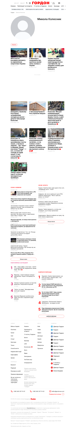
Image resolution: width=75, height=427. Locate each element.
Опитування (27, 356)
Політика (13, 329)
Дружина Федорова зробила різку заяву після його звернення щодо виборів (24, 297)
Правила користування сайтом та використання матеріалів (30, 370)
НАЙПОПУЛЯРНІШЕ (45, 272)
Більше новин (23, 259)
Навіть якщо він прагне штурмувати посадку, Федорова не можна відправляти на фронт (50, 203)
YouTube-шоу (28, 359)
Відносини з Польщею (52, 9)
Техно (12, 345)
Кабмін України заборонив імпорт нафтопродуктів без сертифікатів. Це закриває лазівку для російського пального (56, 64)
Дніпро (40, 342)
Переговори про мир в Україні (34, 9)
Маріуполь (41, 345)
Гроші (12, 332)
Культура (13, 342)
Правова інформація (17, 374)
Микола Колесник (20, 12)
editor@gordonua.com (58, 391)
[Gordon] (40, 3)
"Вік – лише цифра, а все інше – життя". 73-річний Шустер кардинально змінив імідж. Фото (25, 268)
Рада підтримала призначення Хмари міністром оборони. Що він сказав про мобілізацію (53, 309)
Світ (12, 336)
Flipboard (56, 356)
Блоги (50, 6)
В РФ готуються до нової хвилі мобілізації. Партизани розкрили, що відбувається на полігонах (23, 226)
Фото (25, 350)
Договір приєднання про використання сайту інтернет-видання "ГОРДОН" (30, 384)
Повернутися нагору (55, 394)
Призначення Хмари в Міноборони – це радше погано (52, 302)
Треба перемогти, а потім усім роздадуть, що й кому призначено (49, 209)
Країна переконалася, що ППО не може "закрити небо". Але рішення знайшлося (52, 277)
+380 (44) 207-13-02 (38, 391)
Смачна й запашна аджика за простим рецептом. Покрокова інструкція (25, 283)
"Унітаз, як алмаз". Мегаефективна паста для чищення (24, 290)
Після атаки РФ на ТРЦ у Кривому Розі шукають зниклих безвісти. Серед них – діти (22, 254)
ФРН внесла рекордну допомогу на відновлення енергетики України (18, 61)
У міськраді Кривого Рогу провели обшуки (37, 112)
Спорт (12, 339)
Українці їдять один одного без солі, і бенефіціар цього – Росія (51, 188)
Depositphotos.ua (31, 408)
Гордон (12, 12)
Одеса (39, 332)
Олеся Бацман (58, 349)
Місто (39, 323)
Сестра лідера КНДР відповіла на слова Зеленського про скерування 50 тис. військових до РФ (52, 285)
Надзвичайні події (16, 351)
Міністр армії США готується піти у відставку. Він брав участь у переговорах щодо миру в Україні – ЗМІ (23, 214)
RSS (54, 359)
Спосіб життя (15, 348)
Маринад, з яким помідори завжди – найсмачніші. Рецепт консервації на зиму (24, 276)
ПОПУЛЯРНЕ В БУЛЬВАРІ (19, 263)
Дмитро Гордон (58, 326)
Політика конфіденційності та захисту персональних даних (30, 377)
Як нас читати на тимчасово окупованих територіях (16, 380)
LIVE (25, 344)
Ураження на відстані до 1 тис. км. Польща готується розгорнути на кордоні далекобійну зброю (23, 233)
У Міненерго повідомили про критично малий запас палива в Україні (35, 62)
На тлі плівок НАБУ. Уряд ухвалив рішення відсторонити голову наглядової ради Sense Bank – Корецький (52, 294)
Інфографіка (14, 354)
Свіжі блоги (43, 185)
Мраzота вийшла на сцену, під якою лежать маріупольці (51, 216)
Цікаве (13, 358)
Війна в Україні (15, 326)
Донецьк (40, 336)
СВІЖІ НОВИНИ (16, 187)
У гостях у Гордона (40, 6)
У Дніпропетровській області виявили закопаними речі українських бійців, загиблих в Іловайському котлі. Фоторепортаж (56, 144)
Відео (25, 353)
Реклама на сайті (16, 371)
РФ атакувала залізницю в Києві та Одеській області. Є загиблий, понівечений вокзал (26, 240)
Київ (39, 326)
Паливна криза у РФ (17, 9)
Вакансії (13, 365)
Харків (39, 339)
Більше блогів (51, 221)
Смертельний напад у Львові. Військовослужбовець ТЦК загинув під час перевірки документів (23, 247)
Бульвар (56, 6)
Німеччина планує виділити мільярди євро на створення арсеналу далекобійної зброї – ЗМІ (23, 200)
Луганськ (40, 348)
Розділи (26, 323)
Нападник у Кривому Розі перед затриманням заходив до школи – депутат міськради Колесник (18, 116)
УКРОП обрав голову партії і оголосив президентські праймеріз (18, 175)
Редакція (13, 368)
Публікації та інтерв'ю (24, 6)
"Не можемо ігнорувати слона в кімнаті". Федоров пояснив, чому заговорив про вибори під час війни (22, 207)
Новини (13, 6)
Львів (39, 329)
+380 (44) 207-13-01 (19, 391)
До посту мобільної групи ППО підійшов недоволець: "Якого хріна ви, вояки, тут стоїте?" (50, 195)
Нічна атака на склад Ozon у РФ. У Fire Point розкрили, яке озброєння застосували (26, 193)
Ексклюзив (27, 347)
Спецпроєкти (28, 362)
